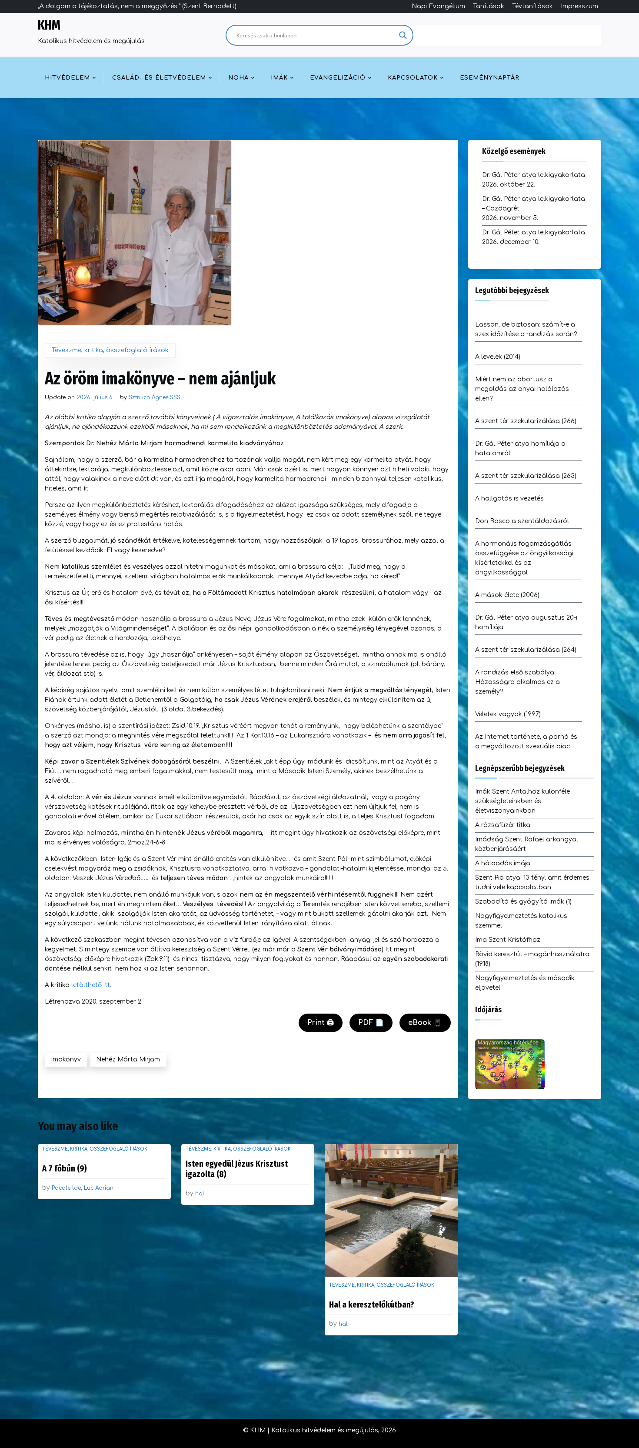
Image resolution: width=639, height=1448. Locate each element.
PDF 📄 (371, 1023)
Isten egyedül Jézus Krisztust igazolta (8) (237, 1168)
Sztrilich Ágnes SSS (154, 397)
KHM (49, 25)
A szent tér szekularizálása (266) (525, 421)
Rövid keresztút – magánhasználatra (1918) (532, 959)
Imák (279, 78)
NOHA (238, 78)
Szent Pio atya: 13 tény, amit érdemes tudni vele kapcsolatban (532, 882)
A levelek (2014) (497, 357)
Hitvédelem (67, 78)
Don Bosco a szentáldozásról (522, 521)
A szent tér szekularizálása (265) (525, 476)
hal (199, 1193)
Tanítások (488, 6)
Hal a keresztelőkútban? (371, 1304)
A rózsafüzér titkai (503, 825)
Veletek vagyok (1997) (508, 714)
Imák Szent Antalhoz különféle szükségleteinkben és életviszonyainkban (522, 801)
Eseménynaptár (489, 78)
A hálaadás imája (502, 863)
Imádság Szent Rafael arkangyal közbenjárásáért (526, 844)
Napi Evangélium (438, 6)
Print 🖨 (320, 1023)
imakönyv (66, 1059)
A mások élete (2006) (507, 595)
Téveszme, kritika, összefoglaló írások (110, 350)
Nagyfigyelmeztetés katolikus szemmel (521, 921)
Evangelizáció (338, 78)
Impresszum (579, 6)
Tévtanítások (532, 6)
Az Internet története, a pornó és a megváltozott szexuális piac (526, 742)
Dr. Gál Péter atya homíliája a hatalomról (520, 448)
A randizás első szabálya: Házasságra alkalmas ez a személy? (517, 682)
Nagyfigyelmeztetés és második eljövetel (525, 983)
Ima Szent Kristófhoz (507, 940)
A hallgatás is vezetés (509, 498)
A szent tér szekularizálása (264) (525, 650)
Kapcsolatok (413, 78)
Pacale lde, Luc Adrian (82, 1188)
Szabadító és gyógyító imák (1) (523, 901)
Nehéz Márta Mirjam (128, 1059)
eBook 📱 (425, 1023)
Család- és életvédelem (159, 78)
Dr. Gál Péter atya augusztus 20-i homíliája (526, 622)
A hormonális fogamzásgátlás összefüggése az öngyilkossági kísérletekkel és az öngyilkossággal (524, 558)
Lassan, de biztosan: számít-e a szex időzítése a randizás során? (526, 329)
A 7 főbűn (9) (64, 1168)
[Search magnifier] (403, 35)
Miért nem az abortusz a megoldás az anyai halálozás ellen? (522, 389)
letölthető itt (90, 985)
